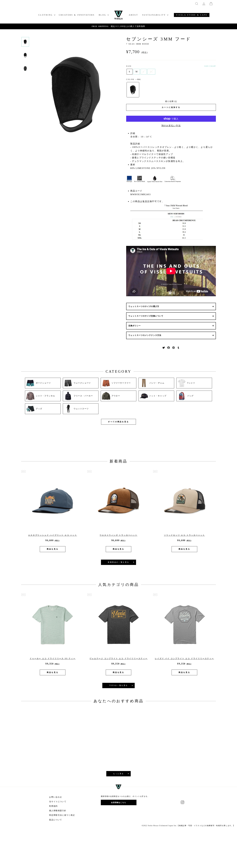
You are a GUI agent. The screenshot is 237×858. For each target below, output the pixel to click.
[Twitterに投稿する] (163, 347)
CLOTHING (46, 15)
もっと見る (118, 774)
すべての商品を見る (118, 422)
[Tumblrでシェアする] (178, 347)
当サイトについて (57, 802)
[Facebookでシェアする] (168, 347)
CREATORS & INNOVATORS (77, 15)
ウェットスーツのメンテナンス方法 (144, 335)
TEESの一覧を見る (118, 685)
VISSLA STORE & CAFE (191, 15)
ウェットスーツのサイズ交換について (145, 316)
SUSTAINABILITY (154, 15)
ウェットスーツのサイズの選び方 (143, 306)
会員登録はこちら (118, 802)
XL (151, 71)
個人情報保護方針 (57, 811)
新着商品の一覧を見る (118, 562)
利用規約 (53, 806)
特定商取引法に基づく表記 (62, 815)
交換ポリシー (134, 326)
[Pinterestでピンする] (173, 347)
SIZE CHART (210, 66)
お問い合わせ (55, 797)
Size (129, 66)
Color (133, 79)
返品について (55, 820)
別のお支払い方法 (171, 125)
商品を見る (52, 549)
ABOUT (133, 15)
